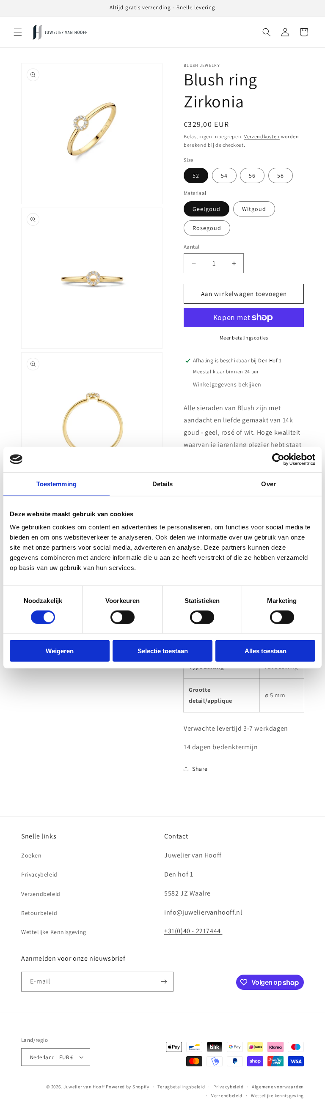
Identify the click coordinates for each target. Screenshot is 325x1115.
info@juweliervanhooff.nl (203, 912)
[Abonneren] (163, 982)
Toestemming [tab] (56, 483)
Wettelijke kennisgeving (277, 1096)
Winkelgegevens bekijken (227, 384)
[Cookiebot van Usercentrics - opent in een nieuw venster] (278, 459)
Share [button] (200, 769)
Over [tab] (268, 483)
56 (252, 175)
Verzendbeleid (41, 894)
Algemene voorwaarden (278, 1087)
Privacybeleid (39, 874)
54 (224, 175)
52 (196, 175)
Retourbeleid (39, 913)
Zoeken (31, 855)
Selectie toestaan (163, 651)
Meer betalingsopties (244, 337)
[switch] (122, 617)
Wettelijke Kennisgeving (53, 932)
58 (280, 175)
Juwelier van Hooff (84, 1087)
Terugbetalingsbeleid (181, 1087)
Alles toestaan (265, 651)
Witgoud (254, 209)
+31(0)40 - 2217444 (193, 930)
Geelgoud (206, 209)
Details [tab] (162, 483)
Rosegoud (207, 228)
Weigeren (60, 651)
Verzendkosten (262, 136)
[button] (17, 32)
